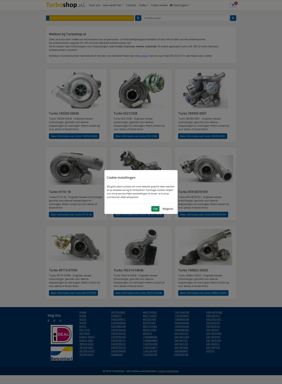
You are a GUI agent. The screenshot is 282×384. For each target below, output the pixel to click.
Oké (155, 208)
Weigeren (168, 208)
